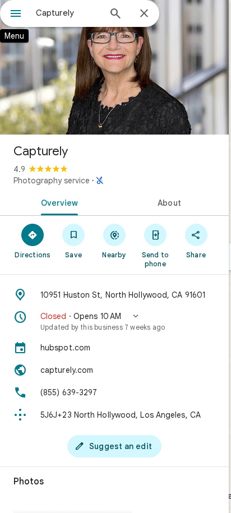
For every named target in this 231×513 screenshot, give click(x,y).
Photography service (51, 180)
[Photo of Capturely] (114, 67)
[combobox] (68, 13)
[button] (114, 321)
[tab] (57, 201)
